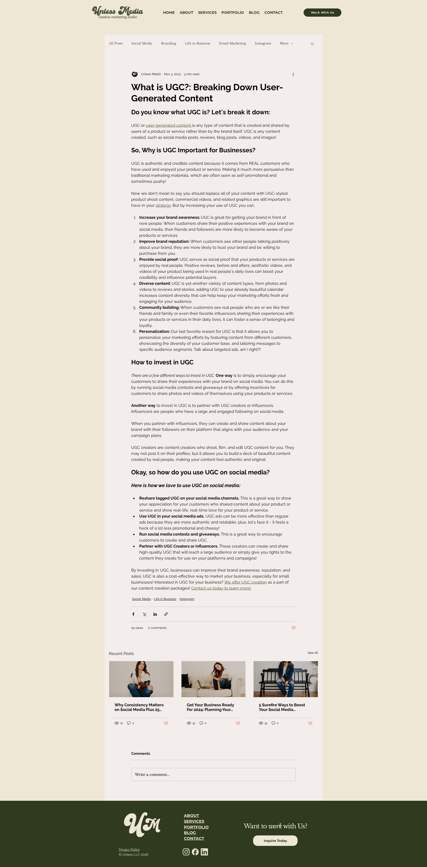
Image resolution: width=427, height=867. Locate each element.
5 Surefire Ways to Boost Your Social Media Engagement (282, 707)
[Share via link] (166, 614)
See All (313, 652)
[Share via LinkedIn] (155, 614)
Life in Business (197, 43)
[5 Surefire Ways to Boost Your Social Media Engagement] (286, 679)
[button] (312, 43)
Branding (168, 43)
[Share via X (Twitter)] (144, 614)
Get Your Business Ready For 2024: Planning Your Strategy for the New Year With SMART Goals (211, 707)
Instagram (263, 43)
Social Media (141, 43)
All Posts (116, 43)
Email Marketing (232, 43)
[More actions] (293, 74)
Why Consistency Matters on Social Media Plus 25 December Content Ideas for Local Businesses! (139, 707)
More (284, 43)
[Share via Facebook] (133, 614)
